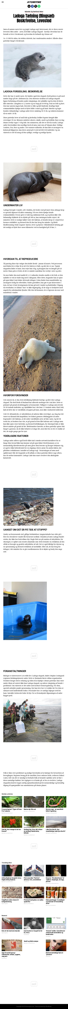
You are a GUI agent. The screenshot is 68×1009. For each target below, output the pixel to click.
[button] (3, 2)
